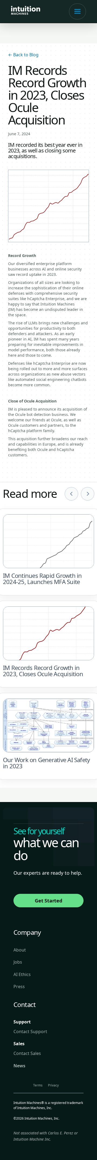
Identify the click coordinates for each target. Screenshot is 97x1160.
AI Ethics (22, 974)
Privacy (53, 1085)
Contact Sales (27, 1053)
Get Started (48, 900)
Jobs (17, 962)
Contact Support (30, 1031)
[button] (77, 11)
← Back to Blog (23, 55)
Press (19, 986)
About (19, 950)
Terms (38, 1085)
